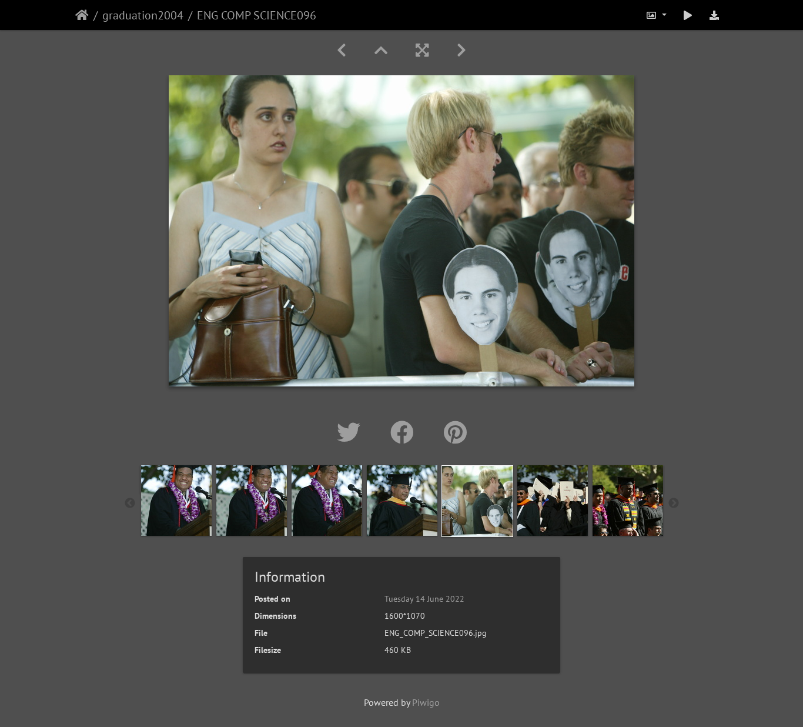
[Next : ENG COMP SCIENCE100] (461, 50)
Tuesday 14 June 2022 (424, 598)
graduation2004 (142, 15)
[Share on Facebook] (405, 432)
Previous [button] (130, 503)
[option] (176, 500)
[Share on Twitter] (352, 432)
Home (82, 15)
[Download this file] (714, 15)
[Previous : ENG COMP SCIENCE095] (341, 50)
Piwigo (426, 702)
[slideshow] (687, 15)
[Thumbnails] (381, 50)
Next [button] (674, 503)
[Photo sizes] (656, 15)
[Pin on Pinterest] (455, 432)
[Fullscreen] (422, 50)
